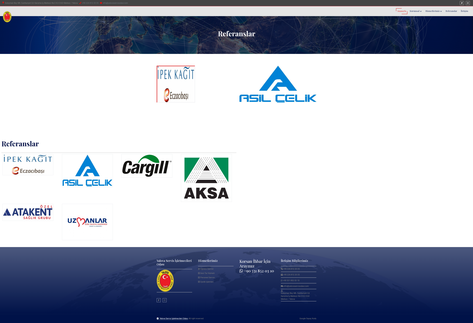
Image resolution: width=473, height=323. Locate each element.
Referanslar (451, 11)
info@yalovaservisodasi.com (115, 3)
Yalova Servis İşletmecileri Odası (174, 318)
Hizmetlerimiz (432, 11)
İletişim (464, 11)
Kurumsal (414, 11)
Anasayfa (401, 11)
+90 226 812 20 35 (90, 3)
